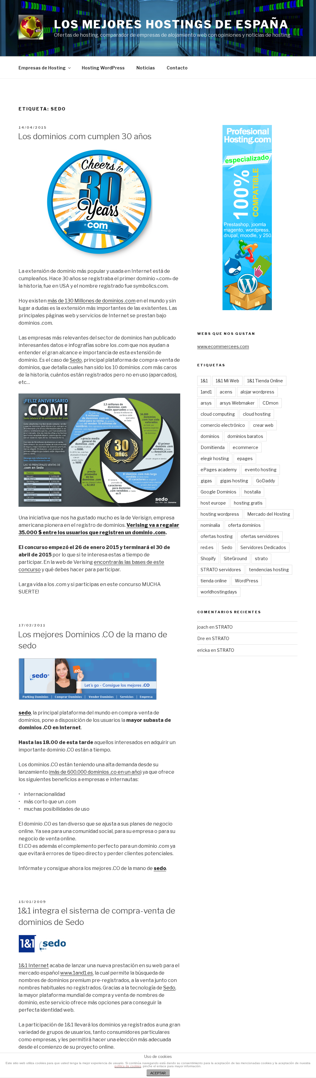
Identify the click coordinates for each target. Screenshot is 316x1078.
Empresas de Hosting (42, 67)
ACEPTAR (158, 1073)
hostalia (252, 491)
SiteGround (235, 558)
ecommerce (245, 447)
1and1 (206, 391)
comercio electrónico (223, 425)
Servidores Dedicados (263, 547)
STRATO (224, 627)
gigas (206, 480)
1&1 (204, 380)
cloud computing (218, 414)
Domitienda (213, 447)
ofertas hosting (217, 536)
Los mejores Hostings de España (171, 24)
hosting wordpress (220, 514)
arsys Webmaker (237, 403)
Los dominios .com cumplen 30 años (85, 136)
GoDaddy (265, 480)
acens (226, 391)
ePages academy (219, 469)
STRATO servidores (221, 569)
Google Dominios (218, 491)
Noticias (145, 67)
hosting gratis (248, 503)
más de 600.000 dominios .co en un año (95, 772)
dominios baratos (245, 436)
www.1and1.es (76, 973)
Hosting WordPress (103, 67)
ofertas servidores (260, 536)
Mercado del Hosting (268, 514)
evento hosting (260, 469)
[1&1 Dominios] (27, 951)
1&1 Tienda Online (265, 380)
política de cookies (127, 1066)
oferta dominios (244, 525)
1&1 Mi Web (227, 380)
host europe (213, 503)
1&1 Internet (34, 965)
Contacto (177, 67)
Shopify (208, 558)
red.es (207, 547)
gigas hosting (234, 480)
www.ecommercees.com (223, 346)
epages (245, 458)
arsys (206, 403)
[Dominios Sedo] (53, 951)
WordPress (246, 580)
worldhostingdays (219, 591)
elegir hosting (215, 458)
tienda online (214, 580)
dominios (210, 436)
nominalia (210, 525)
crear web (263, 425)
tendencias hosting (269, 569)
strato (261, 558)
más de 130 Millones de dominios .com (91, 301)
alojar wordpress (257, 391)
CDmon (270, 403)
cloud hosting (257, 414)
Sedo (76, 360)
